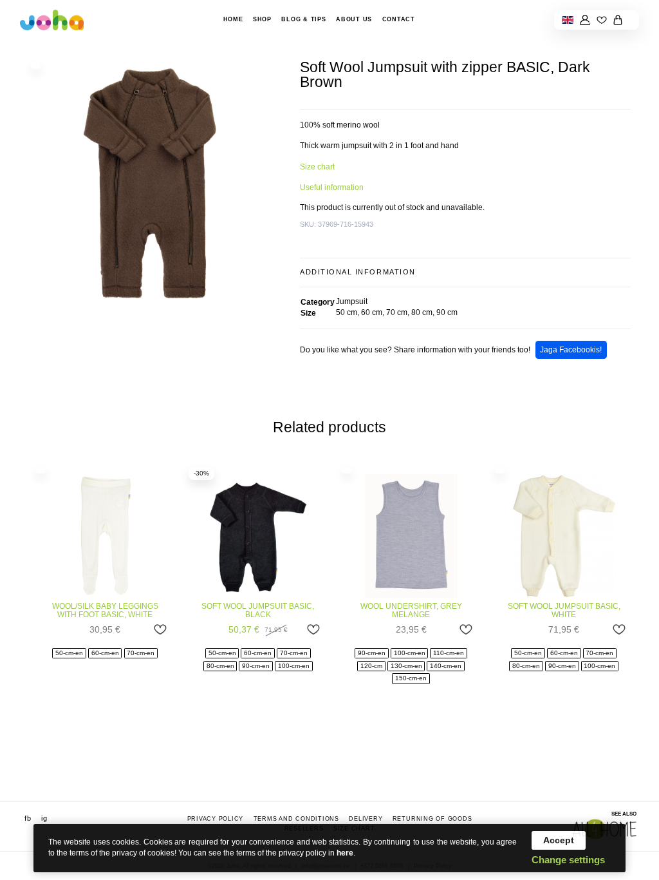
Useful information (332, 187)
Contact (398, 19)
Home (233, 19)
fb (28, 817)
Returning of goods (432, 818)
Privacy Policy (215, 818)
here (345, 852)
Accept (558, 840)
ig (44, 817)
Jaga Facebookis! (571, 349)
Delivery (365, 818)
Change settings (568, 860)
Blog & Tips (303, 19)
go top (636, 788)
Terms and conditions (296, 818)
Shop (262, 19)
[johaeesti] (52, 20)
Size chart (317, 166)
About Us (354, 19)
